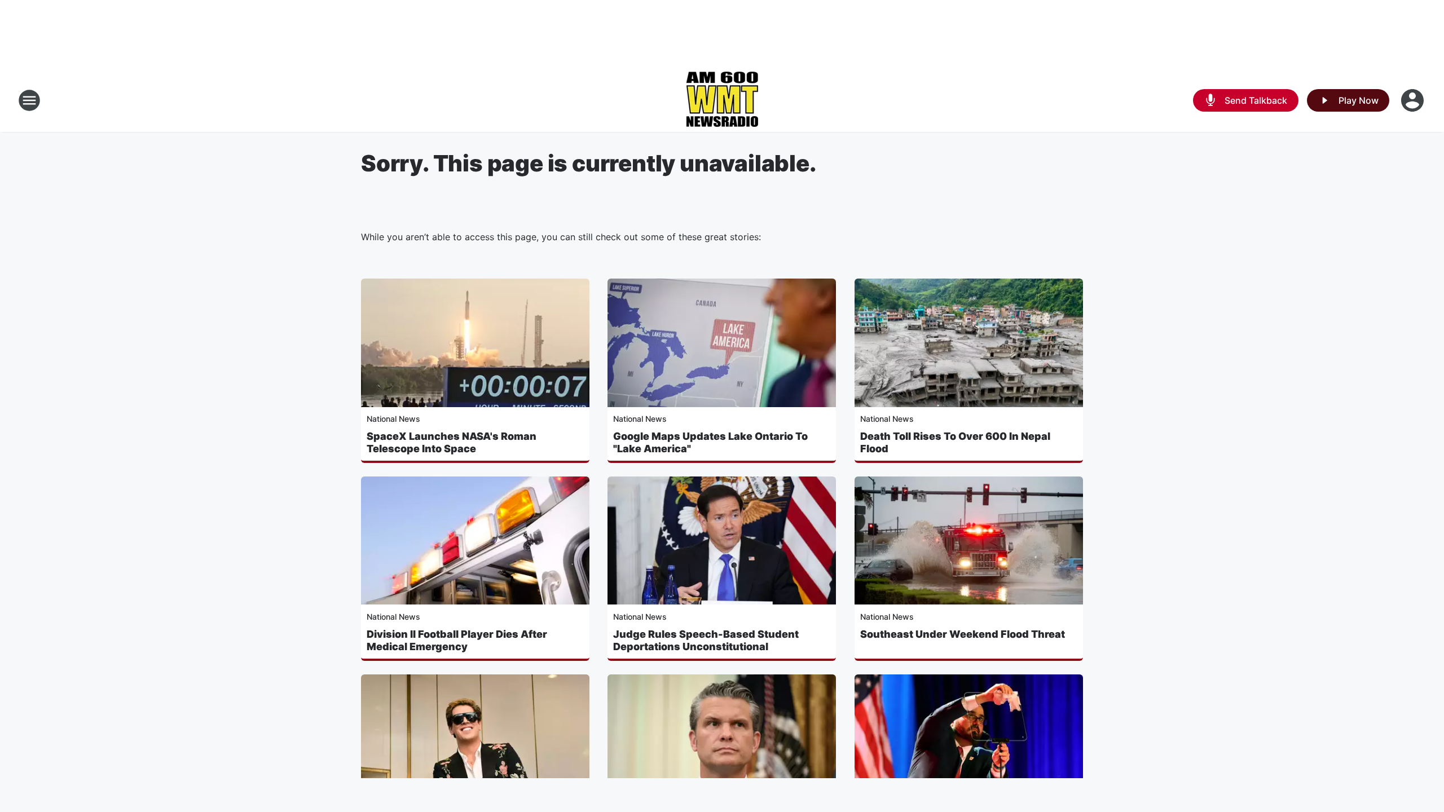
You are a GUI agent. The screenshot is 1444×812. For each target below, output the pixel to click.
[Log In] (1413, 100)
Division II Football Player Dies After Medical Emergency (457, 640)
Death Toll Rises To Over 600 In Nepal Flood (955, 442)
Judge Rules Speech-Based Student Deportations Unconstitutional (706, 640)
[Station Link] (722, 100)
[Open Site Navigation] (29, 100)
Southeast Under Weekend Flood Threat (962, 634)
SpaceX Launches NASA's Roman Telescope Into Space (451, 442)
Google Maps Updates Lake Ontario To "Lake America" (710, 442)
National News (393, 418)
